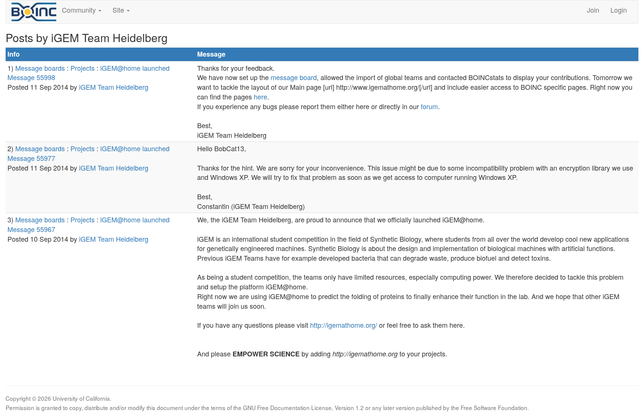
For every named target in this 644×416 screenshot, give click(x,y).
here (260, 96)
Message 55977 (31, 158)
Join (593, 10)
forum (429, 106)
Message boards (40, 68)
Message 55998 (31, 77)
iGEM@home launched (135, 68)
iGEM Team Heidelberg (113, 87)
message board (294, 77)
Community (80, 10)
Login (618, 10)
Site (119, 10)
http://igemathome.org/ (343, 325)
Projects (82, 68)
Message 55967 (31, 229)
